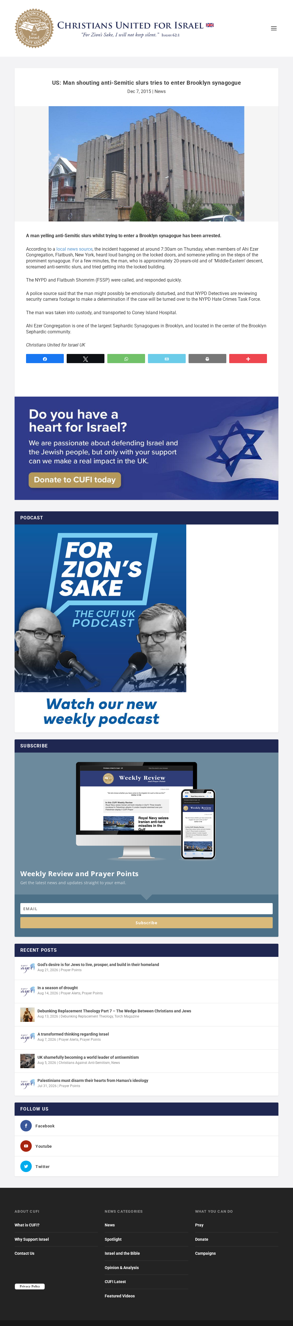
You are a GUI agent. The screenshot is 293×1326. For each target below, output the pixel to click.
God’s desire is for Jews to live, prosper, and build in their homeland (98, 964)
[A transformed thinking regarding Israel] (27, 1038)
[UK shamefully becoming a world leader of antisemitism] (27, 1061)
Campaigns (205, 1253)
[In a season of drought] (27, 991)
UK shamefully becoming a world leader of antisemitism (88, 1057)
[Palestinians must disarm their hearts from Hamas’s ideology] (27, 1084)
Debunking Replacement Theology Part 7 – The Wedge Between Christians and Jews (114, 1011)
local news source (74, 249)
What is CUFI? (27, 1225)
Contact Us (24, 1253)
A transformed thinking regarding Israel (73, 1034)
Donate (201, 1239)
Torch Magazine (126, 1016)
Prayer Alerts (70, 993)
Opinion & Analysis (122, 1267)
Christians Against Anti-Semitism (84, 1063)
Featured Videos (120, 1296)
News (160, 91)
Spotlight (113, 1239)
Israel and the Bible (122, 1253)
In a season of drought (57, 987)
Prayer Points (71, 970)
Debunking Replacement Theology (87, 1016)
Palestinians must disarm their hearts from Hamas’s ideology (92, 1080)
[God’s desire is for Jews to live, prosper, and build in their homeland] (27, 968)
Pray (199, 1225)
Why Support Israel (32, 1239)
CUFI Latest (115, 1281)
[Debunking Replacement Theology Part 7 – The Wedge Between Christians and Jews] (27, 1015)
